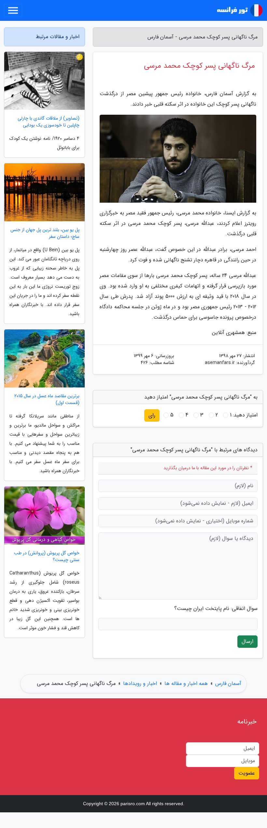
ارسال (247, 641)
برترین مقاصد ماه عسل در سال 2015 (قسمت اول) (46, 399)
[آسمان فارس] (239, 10)
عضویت (246, 773)
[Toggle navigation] (13, 10)
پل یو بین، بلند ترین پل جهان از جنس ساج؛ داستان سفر (44, 233)
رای (151, 415)
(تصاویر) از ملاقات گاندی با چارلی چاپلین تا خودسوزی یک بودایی (48, 122)
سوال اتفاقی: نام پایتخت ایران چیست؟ (216, 609)
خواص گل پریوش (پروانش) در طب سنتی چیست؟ (46, 556)
